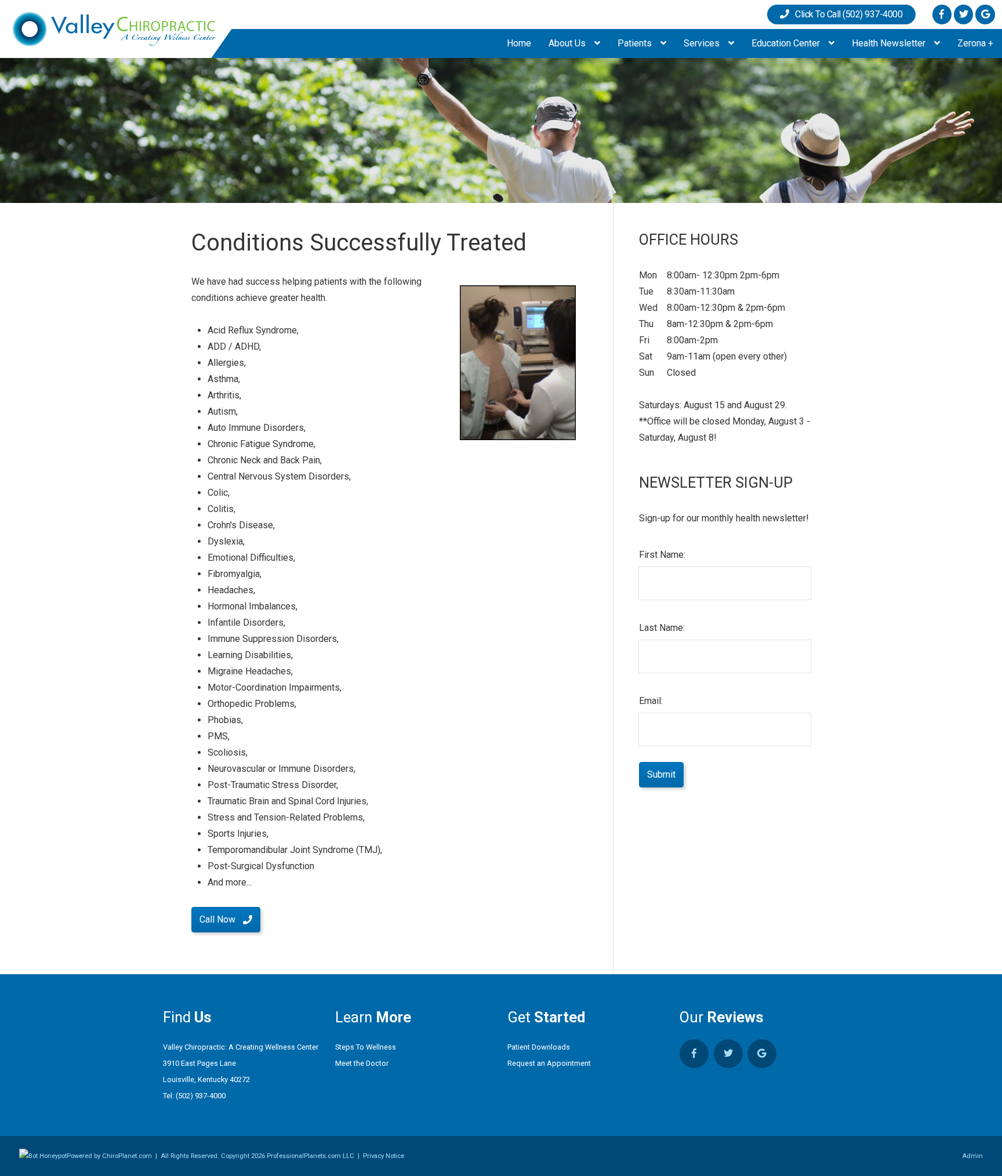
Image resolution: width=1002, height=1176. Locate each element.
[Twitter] (963, 14)
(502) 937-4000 (201, 1095)
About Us (568, 43)
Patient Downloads (538, 1047)
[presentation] (43, 1156)
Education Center (787, 43)
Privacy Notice (383, 1156)
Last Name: (662, 627)
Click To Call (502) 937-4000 (846, 14)
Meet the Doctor (362, 1063)
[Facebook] (942, 14)
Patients (636, 43)
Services (703, 43)
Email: (651, 700)
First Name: (662, 554)
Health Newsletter (890, 43)
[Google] (984, 14)
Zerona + (975, 43)
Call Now (217, 919)
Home (519, 43)
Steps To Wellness (365, 1047)
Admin (972, 1156)
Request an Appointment (549, 1063)
